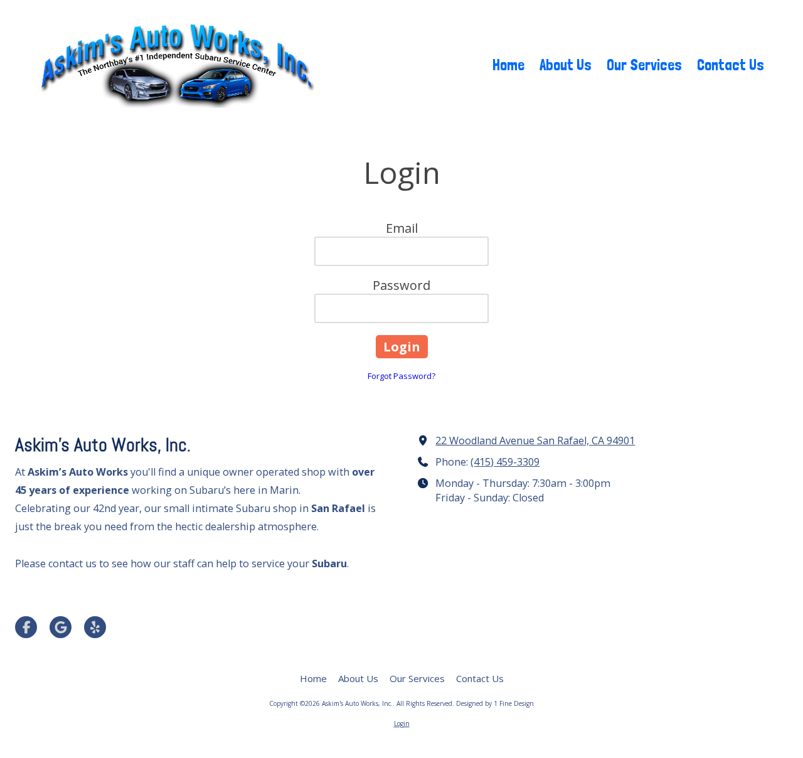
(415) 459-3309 (505, 462)
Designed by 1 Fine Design (495, 703)
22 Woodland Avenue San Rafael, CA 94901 (535, 440)
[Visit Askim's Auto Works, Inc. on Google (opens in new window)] (61, 627)
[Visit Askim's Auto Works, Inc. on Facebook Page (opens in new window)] (26, 627)
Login (402, 723)
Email (402, 228)
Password (401, 285)
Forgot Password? (401, 376)
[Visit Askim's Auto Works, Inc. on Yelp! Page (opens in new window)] (95, 627)
